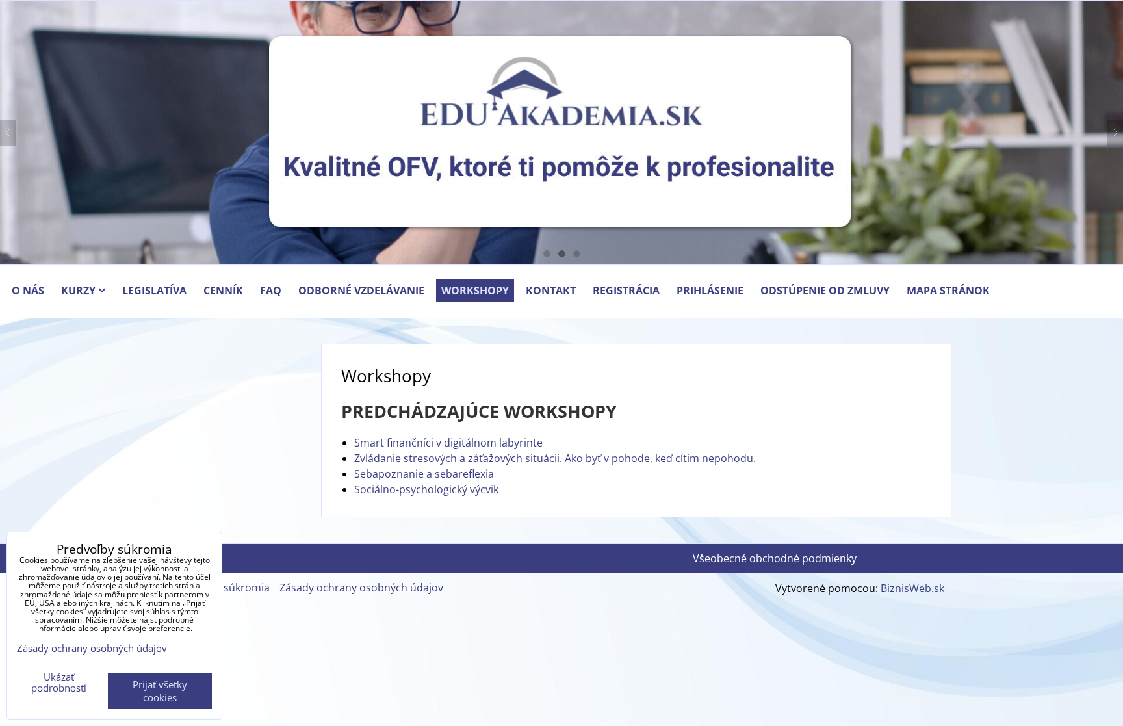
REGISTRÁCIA (626, 290)
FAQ (270, 290)
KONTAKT (551, 290)
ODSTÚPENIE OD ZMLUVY (825, 290)
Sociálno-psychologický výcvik (426, 489)
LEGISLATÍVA (154, 290)
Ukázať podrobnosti (58, 682)
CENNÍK (223, 290)
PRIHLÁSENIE (710, 290)
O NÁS (28, 290)
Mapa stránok (948, 290)
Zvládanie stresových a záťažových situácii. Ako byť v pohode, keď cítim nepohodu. (555, 458)
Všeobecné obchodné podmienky (775, 558)
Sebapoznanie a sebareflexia (424, 474)
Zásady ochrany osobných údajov (361, 587)
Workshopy (475, 290)
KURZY (78, 290)
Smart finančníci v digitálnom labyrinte (448, 442)
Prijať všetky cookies (160, 691)
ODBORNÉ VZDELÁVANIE (361, 290)
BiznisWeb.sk (912, 588)
